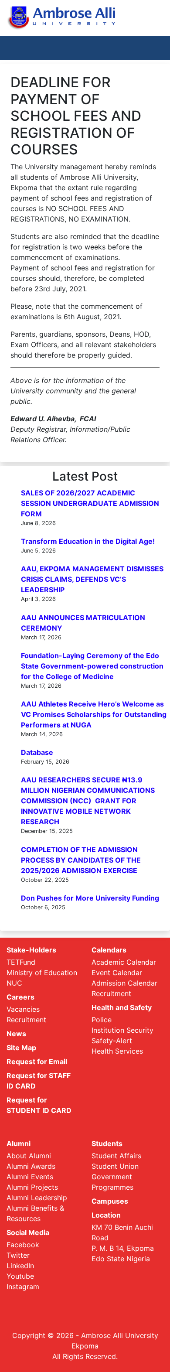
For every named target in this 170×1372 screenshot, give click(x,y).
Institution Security (122, 1030)
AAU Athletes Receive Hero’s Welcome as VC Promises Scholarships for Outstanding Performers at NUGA (94, 714)
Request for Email (37, 1061)
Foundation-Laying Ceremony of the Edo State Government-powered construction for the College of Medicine (92, 666)
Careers (20, 997)
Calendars (109, 949)
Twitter (18, 1255)
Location (106, 1215)
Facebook (23, 1244)
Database (37, 752)
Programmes (112, 1187)
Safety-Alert (112, 1040)
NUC (14, 983)
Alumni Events (30, 1176)
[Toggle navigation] (151, 48)
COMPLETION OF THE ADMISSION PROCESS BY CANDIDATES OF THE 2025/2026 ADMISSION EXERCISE (81, 860)
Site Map (21, 1047)
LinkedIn (20, 1265)
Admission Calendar (124, 983)
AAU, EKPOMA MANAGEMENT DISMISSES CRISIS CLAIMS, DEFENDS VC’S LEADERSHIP (92, 579)
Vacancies (23, 1009)
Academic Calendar (124, 962)
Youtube (20, 1276)
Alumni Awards (31, 1166)
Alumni (19, 1143)
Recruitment (26, 1019)
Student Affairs (116, 1155)
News (16, 1033)
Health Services (117, 1051)
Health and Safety (122, 1007)
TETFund (21, 962)
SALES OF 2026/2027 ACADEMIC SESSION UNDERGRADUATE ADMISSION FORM (90, 503)
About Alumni (29, 1155)
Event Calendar (117, 972)
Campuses (110, 1201)
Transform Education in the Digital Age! (88, 541)
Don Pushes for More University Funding (90, 898)
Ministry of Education (42, 972)
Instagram (23, 1286)
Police (102, 1019)
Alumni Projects (32, 1187)
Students (107, 1143)
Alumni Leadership (37, 1197)
